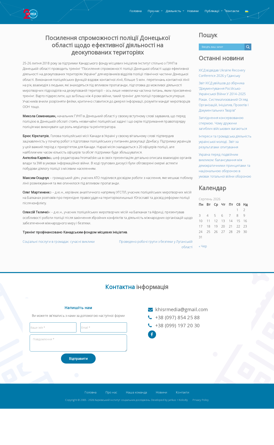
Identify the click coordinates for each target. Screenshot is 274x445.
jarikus (172, 400)
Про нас (153, 11)
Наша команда (136, 392)
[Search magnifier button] (248, 47)
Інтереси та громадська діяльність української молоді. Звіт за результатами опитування (225, 141)
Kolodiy (183, 400)
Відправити (78, 358)
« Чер (203, 246)
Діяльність (173, 11)
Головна (136, 11)
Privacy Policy (201, 400)
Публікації (212, 11)
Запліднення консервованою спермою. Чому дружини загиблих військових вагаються (223, 123)
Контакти (232, 11)
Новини (193, 11)
